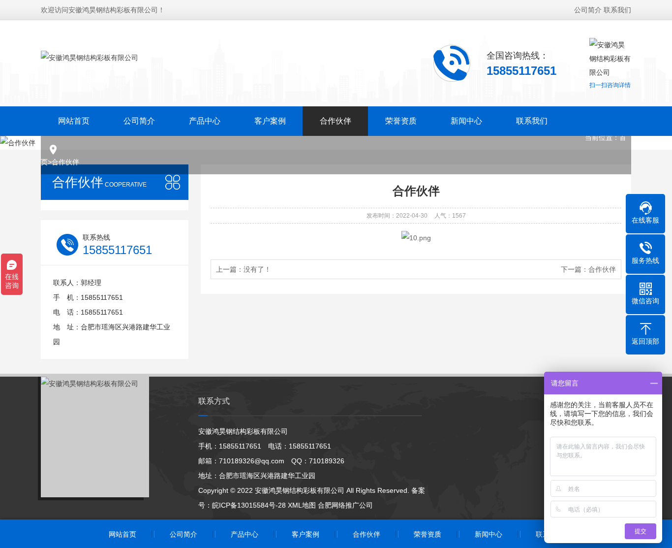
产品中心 (204, 121)
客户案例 (270, 121)
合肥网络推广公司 (345, 505)
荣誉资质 (401, 121)
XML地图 (302, 505)
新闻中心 (466, 121)
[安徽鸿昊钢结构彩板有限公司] (89, 65)
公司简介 (588, 10)
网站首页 (74, 121)
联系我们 (617, 10)
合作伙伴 (335, 121)
